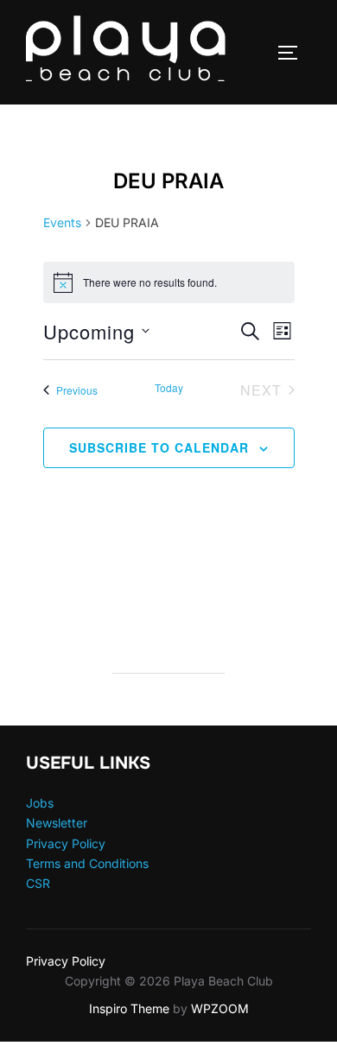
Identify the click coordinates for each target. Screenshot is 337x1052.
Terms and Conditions (87, 863)
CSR (38, 883)
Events (62, 222)
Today (169, 388)
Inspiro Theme (129, 1008)
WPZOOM (220, 1008)
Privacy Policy (65, 843)
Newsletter (56, 822)
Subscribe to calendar (159, 447)
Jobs (40, 802)
